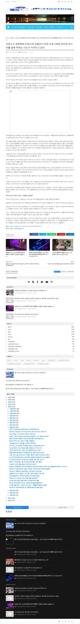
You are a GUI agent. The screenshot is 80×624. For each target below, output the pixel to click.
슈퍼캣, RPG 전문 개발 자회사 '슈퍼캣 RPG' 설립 (24, 480)
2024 (10, 402)
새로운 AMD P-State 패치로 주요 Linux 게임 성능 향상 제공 (62, 253)
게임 (9, 332)
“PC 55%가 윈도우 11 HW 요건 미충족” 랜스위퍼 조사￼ (26, 459)
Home (7, 1)
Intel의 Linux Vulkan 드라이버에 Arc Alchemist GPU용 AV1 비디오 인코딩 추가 (38, 254)
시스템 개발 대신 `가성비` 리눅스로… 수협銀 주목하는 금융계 (28, 485)
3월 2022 (13, 490)
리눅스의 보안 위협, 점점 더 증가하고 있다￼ (23, 464)
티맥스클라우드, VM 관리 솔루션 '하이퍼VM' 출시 (24, 476)
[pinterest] (68, 1)
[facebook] (59, 1)
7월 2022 (13, 420)
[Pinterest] (51, 282)
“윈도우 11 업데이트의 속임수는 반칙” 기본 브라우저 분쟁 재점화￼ (30, 469)
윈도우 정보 (31, 27)
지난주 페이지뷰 (17, 507)
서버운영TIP (11, 341)
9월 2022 (13, 416)
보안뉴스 (9, 32)
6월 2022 (13, 422)
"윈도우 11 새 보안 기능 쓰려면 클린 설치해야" (23, 478)
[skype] (71, 1)
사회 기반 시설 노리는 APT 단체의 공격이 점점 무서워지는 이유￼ (29, 455)
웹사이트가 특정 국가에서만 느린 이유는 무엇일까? (30, 372)
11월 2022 (13, 411)
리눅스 (12, 38)
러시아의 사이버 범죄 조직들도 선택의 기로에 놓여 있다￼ (27, 445)
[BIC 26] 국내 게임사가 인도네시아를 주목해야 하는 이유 (31, 560)
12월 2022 (13, 409)
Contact (13, 1)
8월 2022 (13, 418)
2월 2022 (13, 493)
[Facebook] (38, 282)
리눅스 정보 (39, 27)
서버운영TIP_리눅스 (13, 351)
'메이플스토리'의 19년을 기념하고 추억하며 (22, 443)
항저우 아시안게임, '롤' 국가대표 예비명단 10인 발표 (25, 462)
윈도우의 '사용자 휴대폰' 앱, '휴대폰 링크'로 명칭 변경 (26, 487)
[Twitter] (42, 282)
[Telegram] (29, 282)
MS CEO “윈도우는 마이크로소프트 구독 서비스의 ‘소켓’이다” (28, 431)
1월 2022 (13, 495)
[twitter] (62, 1)
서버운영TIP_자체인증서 (15, 346)
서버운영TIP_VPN (13, 349)
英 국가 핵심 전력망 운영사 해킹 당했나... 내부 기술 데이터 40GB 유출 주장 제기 (30, 388)
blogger (57, 271)
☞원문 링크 (57, 76)
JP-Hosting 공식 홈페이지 (19, 27)
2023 (10, 404)
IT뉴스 (45, 27)
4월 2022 (13, 427)
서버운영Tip (60, 27)
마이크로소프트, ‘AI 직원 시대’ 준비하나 (27, 314)
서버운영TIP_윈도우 (13, 344)
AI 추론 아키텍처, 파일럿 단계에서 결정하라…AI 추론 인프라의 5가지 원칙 (37, 298)
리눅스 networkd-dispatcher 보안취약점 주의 (24, 429)
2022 (10, 407)
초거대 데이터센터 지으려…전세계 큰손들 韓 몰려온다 (25, 483)
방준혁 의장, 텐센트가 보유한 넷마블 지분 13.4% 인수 (31, 290)
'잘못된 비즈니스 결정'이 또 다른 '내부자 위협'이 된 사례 (26, 473)
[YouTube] (47, 282)
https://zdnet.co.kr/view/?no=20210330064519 (26, 226)
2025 (10, 400)
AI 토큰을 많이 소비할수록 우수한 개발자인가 (19, 384)
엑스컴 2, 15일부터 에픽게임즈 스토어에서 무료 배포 (25, 471)
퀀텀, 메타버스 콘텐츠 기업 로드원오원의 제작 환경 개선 (26, 438)
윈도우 (10, 327)
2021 (10, 498)
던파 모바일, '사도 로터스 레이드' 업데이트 (22, 434)
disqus (63, 271)
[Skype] (33, 282)
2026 (10, 397)
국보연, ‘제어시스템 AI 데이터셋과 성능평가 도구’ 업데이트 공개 (28, 436)
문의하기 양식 (62, 507)
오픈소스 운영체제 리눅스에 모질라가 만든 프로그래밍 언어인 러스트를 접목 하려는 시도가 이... (38, 466)
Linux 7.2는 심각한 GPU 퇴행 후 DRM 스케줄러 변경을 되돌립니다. (15, 254)
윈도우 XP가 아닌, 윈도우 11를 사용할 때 (21, 441)
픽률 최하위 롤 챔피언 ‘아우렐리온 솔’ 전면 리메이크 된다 (26, 452)
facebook (70, 271)
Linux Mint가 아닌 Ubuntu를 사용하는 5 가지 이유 (25, 448)
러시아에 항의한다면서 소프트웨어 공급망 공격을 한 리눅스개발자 (29, 457)
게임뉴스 (52, 27)
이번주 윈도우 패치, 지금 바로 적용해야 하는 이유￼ (25, 450)
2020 (10, 500)
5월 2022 (13, 425)
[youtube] (65, 1)
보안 (9, 339)
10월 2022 (13, 413)
